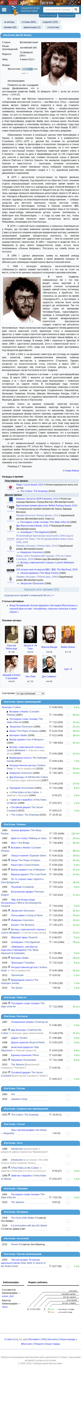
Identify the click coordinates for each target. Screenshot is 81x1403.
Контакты (53, 1339)
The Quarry (17, 987)
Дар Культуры (16, 777)
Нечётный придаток (22, 1047)
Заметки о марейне (21, 799)
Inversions (38, 552)
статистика (53, 27)
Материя (14, 735)
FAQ (44, 1339)
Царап (14, 1038)
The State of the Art (59, 522)
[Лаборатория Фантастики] (15, 10)
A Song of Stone (34, 915)
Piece (36, 1055)
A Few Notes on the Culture (25, 792)
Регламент (34, 1339)
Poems (14, 1244)
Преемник (14, 788)
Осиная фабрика (29, 573)
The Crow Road (38, 874)
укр (24, 1339)
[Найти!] (76, 10)
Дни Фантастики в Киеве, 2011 (32, 525)
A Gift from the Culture (37, 777)
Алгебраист (26, 532)
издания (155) (50, 22)
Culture (17, 707)
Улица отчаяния (19, 855)
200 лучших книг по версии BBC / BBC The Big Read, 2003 (47, 569)
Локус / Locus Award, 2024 (30, 484)
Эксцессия (26, 583)
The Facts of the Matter (22, 1217)
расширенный (66, 15)
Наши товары (52, 1344)
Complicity (28, 887)
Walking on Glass (38, 838)
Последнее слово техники (34, 522)
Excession (38, 583)
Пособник (16, 887)
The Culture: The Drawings (34, 491)
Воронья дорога (19, 874)
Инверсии (25, 552)
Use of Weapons (35, 739)
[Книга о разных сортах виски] (50, 1266)
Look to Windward (65, 562)
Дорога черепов (19, 1042)
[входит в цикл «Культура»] (9, 847)
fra (20, 1339)
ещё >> (24, 73)
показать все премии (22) (41, 589)
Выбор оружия (17, 739)
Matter (24, 735)
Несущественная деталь (22, 765)
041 (13, 1094)
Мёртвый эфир (19, 937)
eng (16, 1339)
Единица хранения (21, 1055)
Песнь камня (18, 915)
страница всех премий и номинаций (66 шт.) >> (29, 595)
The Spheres (17, 1064)
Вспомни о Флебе (18, 711)
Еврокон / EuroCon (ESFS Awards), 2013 (37, 498)
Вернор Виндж (49, 647)
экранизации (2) (31, 27)
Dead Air (33, 937)
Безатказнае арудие (22, 891)
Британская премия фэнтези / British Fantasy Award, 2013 (46, 505)
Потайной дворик (20, 807)
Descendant (28, 788)
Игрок (12, 731)
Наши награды (68, 1339)
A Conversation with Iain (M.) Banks (29, 1225)
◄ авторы (9, 22)
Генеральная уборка (22, 1022)
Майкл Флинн (68, 647)
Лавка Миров (72, 470)
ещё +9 (68, 669)
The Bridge (24, 843)
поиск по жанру (48, 15)
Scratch (24, 1038)
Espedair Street (38, 855)
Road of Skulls (37, 1042)
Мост (14, 843)
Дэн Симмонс (49, 676)
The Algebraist (41, 532)
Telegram (39, 1344)
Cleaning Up (41, 1022)
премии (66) (10, 27)
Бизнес (15, 925)
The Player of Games (28, 731)
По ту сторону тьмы (21, 879)
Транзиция (17, 962)
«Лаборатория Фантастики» (47, 1363)
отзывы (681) (29, 22)
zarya (5, 1307)
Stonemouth (17, 975)
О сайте (8, 1339)
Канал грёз (17, 865)
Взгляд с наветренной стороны (37, 562)
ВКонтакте (26, 1344)
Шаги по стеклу (19, 838)
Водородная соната (20, 757)
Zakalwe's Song (19, 1099)
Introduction (17, 1149)
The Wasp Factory (49, 573)
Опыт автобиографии (22, 1130)
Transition (29, 962)
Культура (7, 707)
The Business (27, 925)
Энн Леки (30, 676)
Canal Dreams (31, 865)
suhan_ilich (8, 1296)
